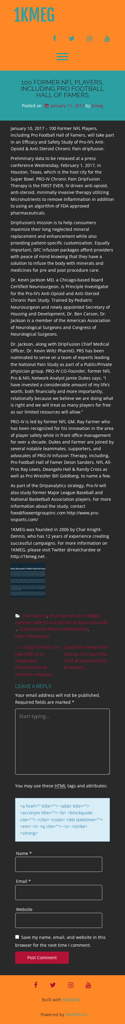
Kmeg (97, 105)
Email (23, 881)
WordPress (76, 1014)
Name (24, 853)
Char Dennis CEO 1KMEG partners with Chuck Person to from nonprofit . (62, 622)
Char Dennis (34, 616)
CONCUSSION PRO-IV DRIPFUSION (53, 629)
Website (24, 909)
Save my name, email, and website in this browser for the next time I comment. (60, 941)
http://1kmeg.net (32, 636)
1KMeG (34, 15)
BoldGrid (71, 999)
